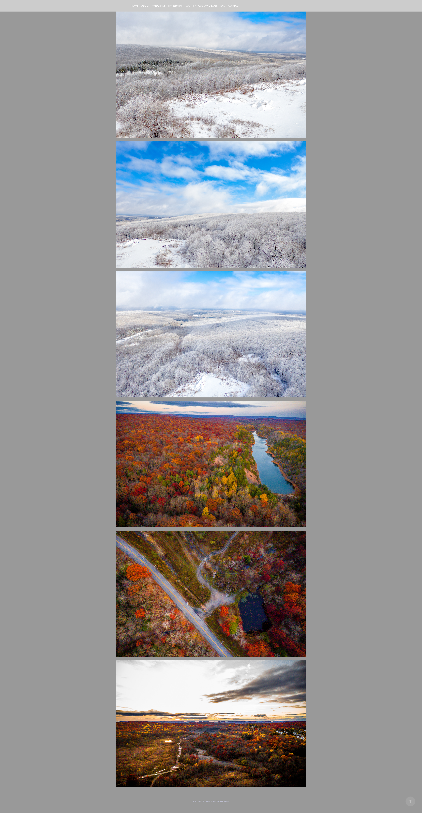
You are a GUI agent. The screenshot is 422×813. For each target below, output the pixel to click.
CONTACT (233, 5)
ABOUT (145, 5)
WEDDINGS (158, 5)
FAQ (222, 5)
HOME (134, 5)
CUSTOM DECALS (207, 5)
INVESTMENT (175, 5)
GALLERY (191, 5)
